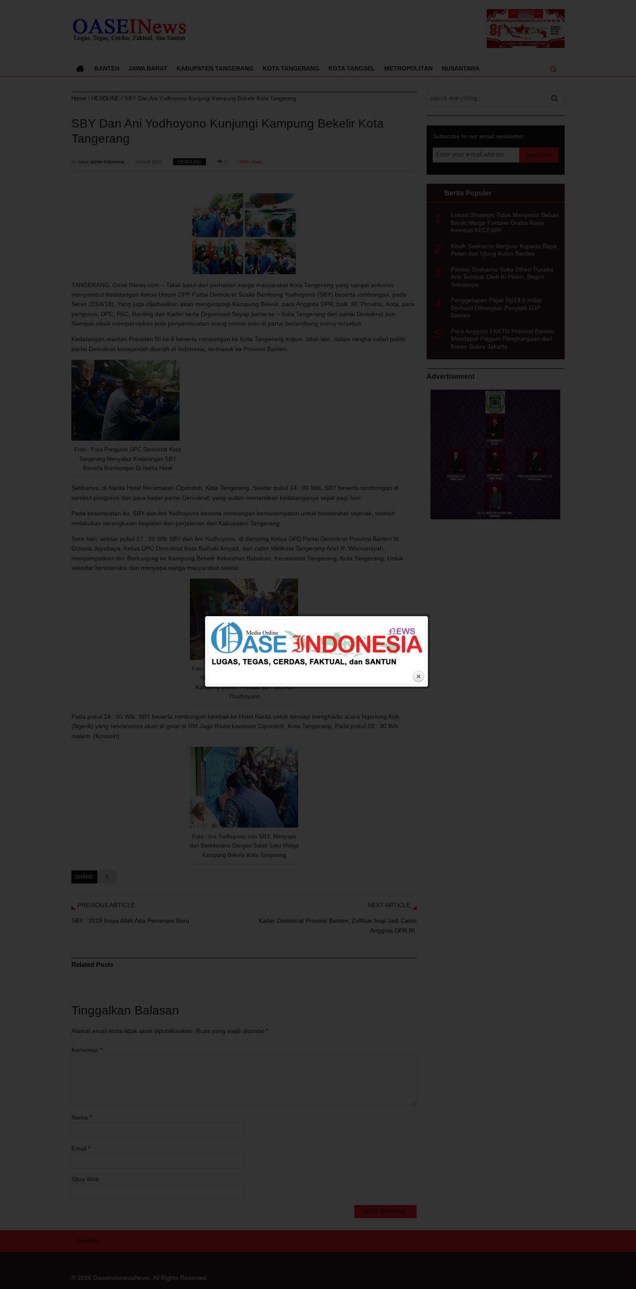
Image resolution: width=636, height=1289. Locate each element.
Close (418, 676)
